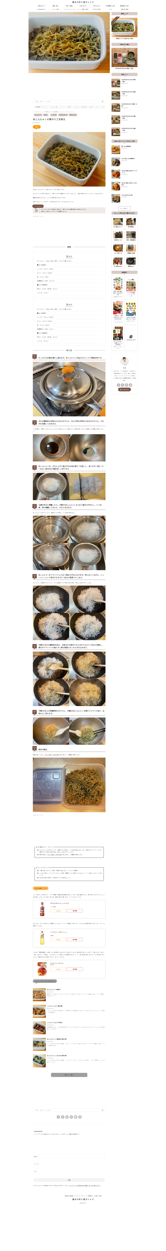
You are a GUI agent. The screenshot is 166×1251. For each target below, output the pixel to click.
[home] (130, 385)
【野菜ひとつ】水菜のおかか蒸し (124, 38)
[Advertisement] (69, 86)
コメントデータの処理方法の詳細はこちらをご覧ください (84, 1185)
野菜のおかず (41, 6)
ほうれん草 (54, 107)
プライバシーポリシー (80, 1196)
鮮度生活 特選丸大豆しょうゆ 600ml (59, 903)
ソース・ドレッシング (69, 9)
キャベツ (62, 107)
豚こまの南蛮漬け (126, 146)
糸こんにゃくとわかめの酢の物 (56, 1056)
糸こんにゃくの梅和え (54, 989)
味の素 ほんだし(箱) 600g (56, 963)
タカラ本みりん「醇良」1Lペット (58, 932)
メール (36, 1164)
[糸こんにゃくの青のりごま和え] (67, 1117)
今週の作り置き (124, 9)
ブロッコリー (45, 107)
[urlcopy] (80, 1117)
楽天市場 (75, 910)
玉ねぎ (91, 107)
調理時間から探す (124, 6)
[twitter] (58, 1117)
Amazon (58, 910)
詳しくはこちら (124, 389)
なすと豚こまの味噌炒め (128, 158)
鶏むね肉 (84, 107)
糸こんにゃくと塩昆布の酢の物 (56, 1039)
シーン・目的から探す (83, 9)
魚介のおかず (96, 6)
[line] (75, 1117)
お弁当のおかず (41, 9)
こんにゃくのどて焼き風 (54, 1006)
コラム (110, 9)
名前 (36, 1156)
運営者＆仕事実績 (69, 1196)
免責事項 (90, 1196)
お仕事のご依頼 (97, 1196)
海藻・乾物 (55, 6)
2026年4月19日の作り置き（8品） (124, 68)
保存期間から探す (110, 6)
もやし (103, 107)
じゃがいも (76, 107)
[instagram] (126, 385)
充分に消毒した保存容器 (52, 755)
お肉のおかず (83, 6)
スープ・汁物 (55, 9)
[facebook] (62, 1117)
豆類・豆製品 (69, 6)
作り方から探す (97, 9)
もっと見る (70, 1075)
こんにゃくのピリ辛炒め (54, 1023)
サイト (35, 1171)
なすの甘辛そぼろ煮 (126, 195)
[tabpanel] (124, 29)
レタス (97, 107)
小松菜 (69, 107)
